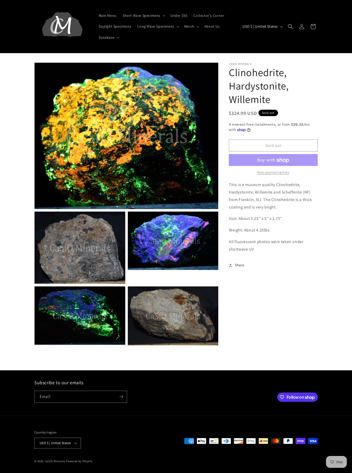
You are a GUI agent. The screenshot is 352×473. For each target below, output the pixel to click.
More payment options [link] (273, 172)
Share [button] (239, 265)
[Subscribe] (121, 397)
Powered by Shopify (79, 461)
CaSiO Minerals (55, 461)
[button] (143, 15)
